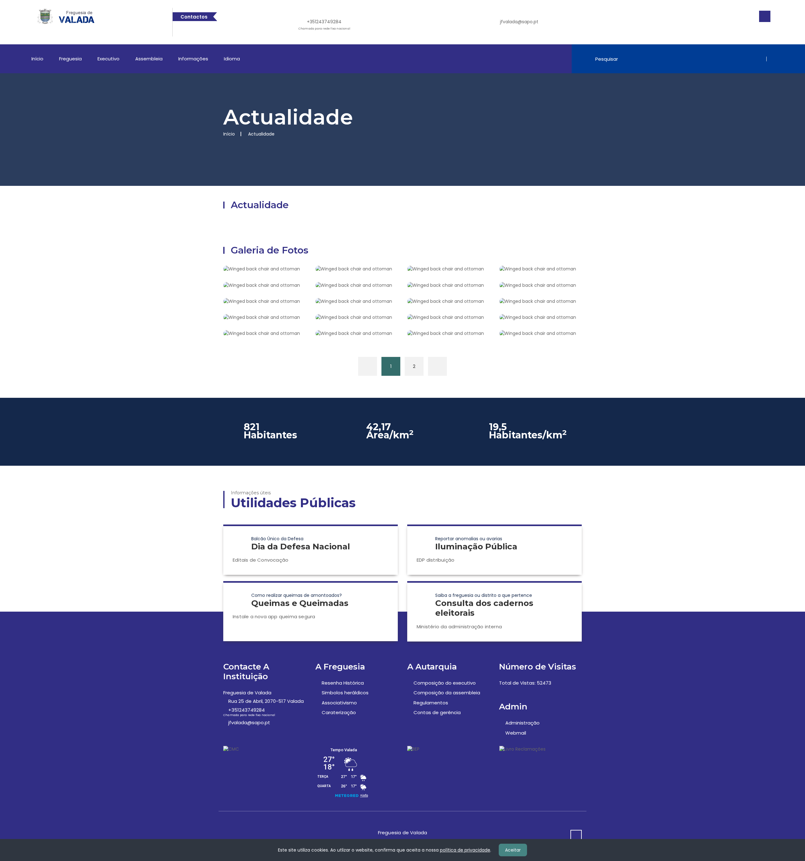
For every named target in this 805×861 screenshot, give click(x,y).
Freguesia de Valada (247, 692)
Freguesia (70, 58)
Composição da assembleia (447, 692)
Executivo (108, 58)
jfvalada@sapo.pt (519, 22)
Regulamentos (431, 702)
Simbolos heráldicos (345, 692)
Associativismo (339, 702)
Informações (193, 58)
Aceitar (513, 850)
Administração (522, 722)
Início (37, 58)
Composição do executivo (445, 683)
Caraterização (339, 712)
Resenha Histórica (343, 683)
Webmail (515, 733)
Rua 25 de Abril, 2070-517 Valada (266, 701)
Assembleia (149, 58)
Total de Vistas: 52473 (525, 683)
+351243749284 (324, 25)
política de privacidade (465, 850)
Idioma (232, 58)
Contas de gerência (437, 712)
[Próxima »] (437, 366)
